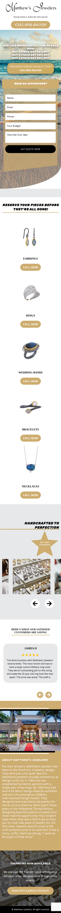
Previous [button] (35, 603)
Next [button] (49, 603)
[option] (30, 576)
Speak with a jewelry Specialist (30, 890)
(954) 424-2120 (35, 25)
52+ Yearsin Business (44, 543)
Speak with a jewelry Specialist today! (30, 68)
